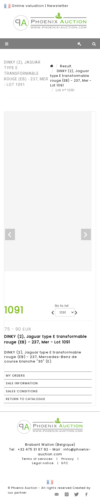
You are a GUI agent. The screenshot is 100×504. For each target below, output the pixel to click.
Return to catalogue (25, 399)
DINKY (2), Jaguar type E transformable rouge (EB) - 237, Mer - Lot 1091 (71, 78)
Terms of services (37, 459)
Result (65, 66)
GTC (64, 463)
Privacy (67, 459)
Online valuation (28, 5)
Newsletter (58, 5)
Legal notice (43, 463)
